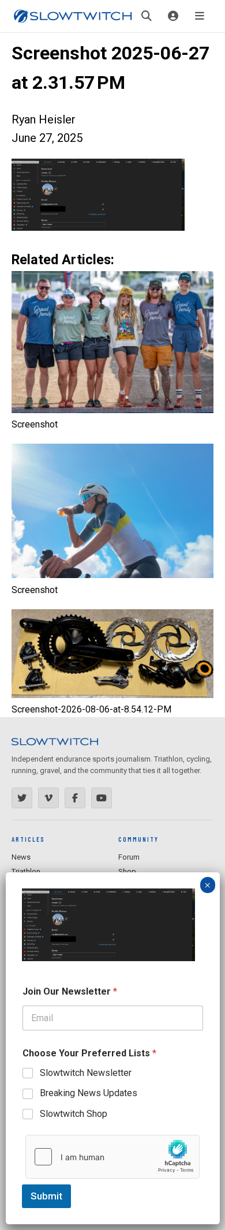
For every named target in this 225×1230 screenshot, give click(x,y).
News (21, 857)
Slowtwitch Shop (73, 1113)
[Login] (173, 16)
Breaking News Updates (88, 1093)
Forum (129, 857)
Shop (127, 871)
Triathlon (26, 871)
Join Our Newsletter (69, 991)
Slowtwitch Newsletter (86, 1072)
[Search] (146, 16)
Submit (46, 1196)
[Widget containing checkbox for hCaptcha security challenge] (112, 1157)
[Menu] (199, 16)
